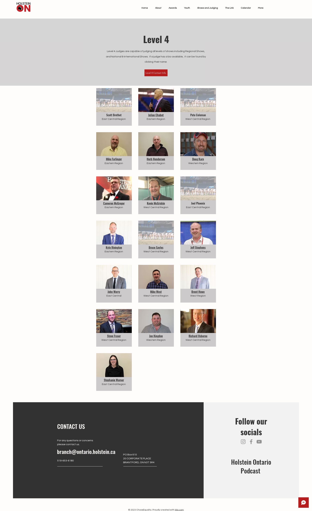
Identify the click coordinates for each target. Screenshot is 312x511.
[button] (157, 8)
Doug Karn (198, 159)
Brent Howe (198, 292)
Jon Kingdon (156, 336)
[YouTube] (259, 441)
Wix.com (179, 510)
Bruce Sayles (156, 247)
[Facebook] (251, 441)
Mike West (156, 292)
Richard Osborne (198, 336)
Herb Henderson (156, 159)
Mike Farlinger (114, 159)
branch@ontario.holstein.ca (86, 452)
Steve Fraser (114, 336)
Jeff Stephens (198, 247)
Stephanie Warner (114, 380)
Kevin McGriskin (156, 203)
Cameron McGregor (114, 203)
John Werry (114, 292)
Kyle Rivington (114, 247)
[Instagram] (243, 441)
